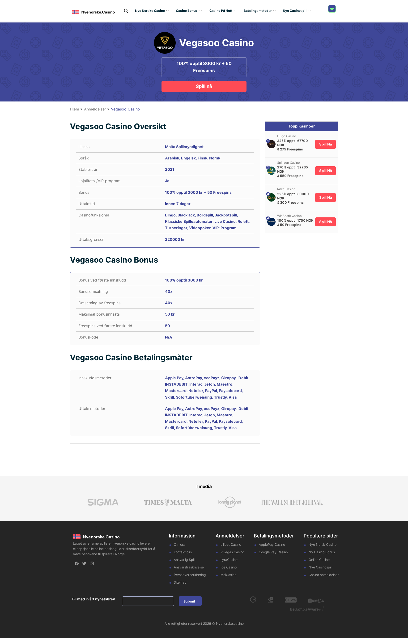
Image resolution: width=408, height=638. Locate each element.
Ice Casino (229, 567)
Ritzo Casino (286, 189)
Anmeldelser (95, 109)
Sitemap (180, 582)
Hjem (74, 109)
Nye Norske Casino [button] (150, 11)
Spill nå (204, 86)
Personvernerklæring (190, 575)
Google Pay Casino (273, 552)
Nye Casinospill (320, 567)
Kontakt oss (183, 552)
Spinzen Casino (288, 162)
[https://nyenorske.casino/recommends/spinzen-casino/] (271, 171)
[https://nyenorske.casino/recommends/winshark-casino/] (271, 222)
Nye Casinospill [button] (295, 11)
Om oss (179, 544)
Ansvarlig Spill (184, 560)
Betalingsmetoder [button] (258, 11)
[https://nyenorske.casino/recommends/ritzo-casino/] (271, 197)
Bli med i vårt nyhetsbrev (93, 599)
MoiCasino (228, 575)
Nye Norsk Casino (322, 544)
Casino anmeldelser (324, 575)
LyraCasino (229, 560)
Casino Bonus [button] (186, 11)
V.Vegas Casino (232, 552)
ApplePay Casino (272, 544)
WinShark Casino (289, 215)
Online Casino (319, 560)
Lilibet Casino (231, 544)
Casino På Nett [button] (220, 11)
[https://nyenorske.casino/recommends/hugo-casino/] (271, 144)
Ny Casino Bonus (322, 552)
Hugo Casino (286, 136)
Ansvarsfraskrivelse (189, 567)
